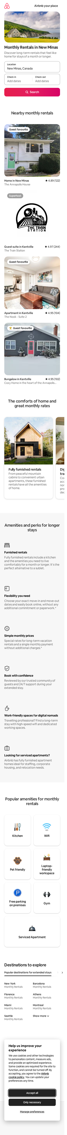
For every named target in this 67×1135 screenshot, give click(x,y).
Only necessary (32, 1102)
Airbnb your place (46, 6)
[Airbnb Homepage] (7, 5)
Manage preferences (32, 1111)
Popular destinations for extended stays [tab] (27, 972)
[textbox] (18, 81)
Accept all (32, 1093)
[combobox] (32, 68)
